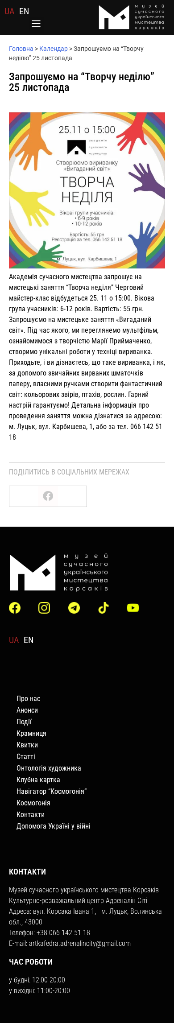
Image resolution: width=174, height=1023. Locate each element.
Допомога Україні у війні (54, 826)
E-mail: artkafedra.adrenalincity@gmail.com (70, 943)
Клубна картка (38, 780)
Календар (53, 48)
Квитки (27, 745)
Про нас (28, 698)
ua (9, 11)
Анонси (27, 710)
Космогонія (33, 803)
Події (24, 722)
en (24, 11)
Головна (21, 48)
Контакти (31, 814)
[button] (36, 24)
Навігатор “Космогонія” (52, 791)
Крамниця (31, 733)
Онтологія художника (49, 768)
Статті (26, 756)
